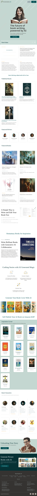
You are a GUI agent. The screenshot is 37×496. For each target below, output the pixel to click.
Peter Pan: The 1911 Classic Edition (6, 336)
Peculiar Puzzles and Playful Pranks (26, 62)
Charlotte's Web (19, 335)
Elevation (5, 368)
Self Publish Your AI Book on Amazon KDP (18, 317)
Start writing (15, 36)
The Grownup (5, 384)
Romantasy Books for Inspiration (18, 234)
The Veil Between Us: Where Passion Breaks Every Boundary (9, 121)
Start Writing (5, 448)
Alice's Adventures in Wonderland (18, 352)
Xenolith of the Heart (5, 62)
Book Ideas (5, 42)
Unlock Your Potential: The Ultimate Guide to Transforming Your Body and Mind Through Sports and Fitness (27, 49)
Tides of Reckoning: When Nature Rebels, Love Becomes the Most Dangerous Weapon (9, 97)
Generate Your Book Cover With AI (18, 298)
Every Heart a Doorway (31, 368)
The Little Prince (31, 335)
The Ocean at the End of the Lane (18, 368)
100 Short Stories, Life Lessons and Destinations (25, 97)
